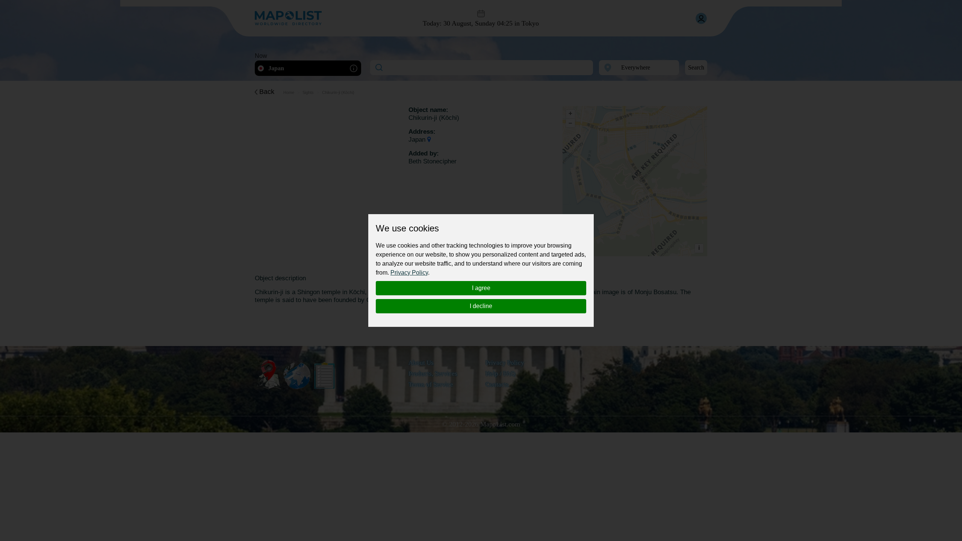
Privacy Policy (409, 272)
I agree (481, 288)
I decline (481, 306)
